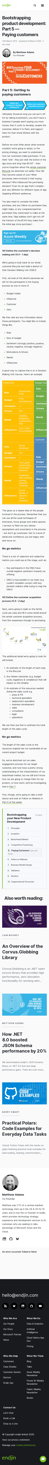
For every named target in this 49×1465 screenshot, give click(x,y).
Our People (8, 1323)
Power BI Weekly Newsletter (35, 1382)
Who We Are (10, 1318)
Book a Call (9, 1418)
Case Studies (9, 1366)
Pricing (30, 1346)
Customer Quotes (12, 1372)
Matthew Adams (13, 1194)
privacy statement (21, 1439)
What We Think (35, 1356)
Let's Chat (8, 1413)
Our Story (8, 1329)
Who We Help (10, 1356)
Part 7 (12, 786)
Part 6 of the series (12, 802)
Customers (8, 1361)
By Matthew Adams (23, 52)
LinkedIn (4, 1239)
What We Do (33, 1318)
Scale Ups (8, 1382)
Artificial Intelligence (32, 1331)
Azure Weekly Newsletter (33, 1374)
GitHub (11, 1239)
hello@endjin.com (20, 1295)
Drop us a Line (10, 1423)
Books (30, 1398)
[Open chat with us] (43, 1459)
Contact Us (9, 1407)
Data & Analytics (35, 1323)
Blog (29, 1361)
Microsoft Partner (12, 1334)
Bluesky (17, 1239)
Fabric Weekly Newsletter (34, 1391)
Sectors (7, 1377)
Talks (29, 1366)
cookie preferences (25, 1445)
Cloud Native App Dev (35, 1339)
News (6, 1339)
